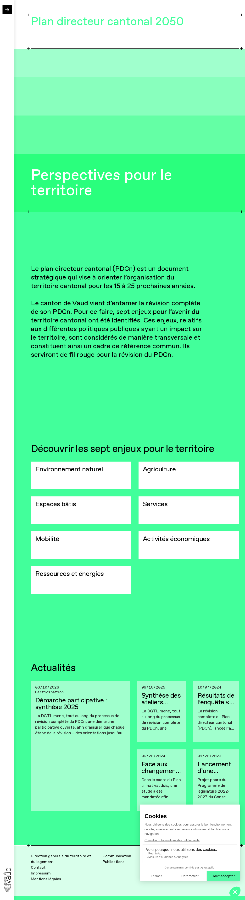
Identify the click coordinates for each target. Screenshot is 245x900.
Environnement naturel (69, 469)
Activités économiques (176, 539)
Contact (38, 867)
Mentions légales (46, 879)
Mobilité (47, 539)
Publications (113, 861)
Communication (117, 856)
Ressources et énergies (69, 574)
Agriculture (159, 469)
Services (155, 504)
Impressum (41, 873)
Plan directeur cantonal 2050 (107, 21)
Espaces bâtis (55, 504)
